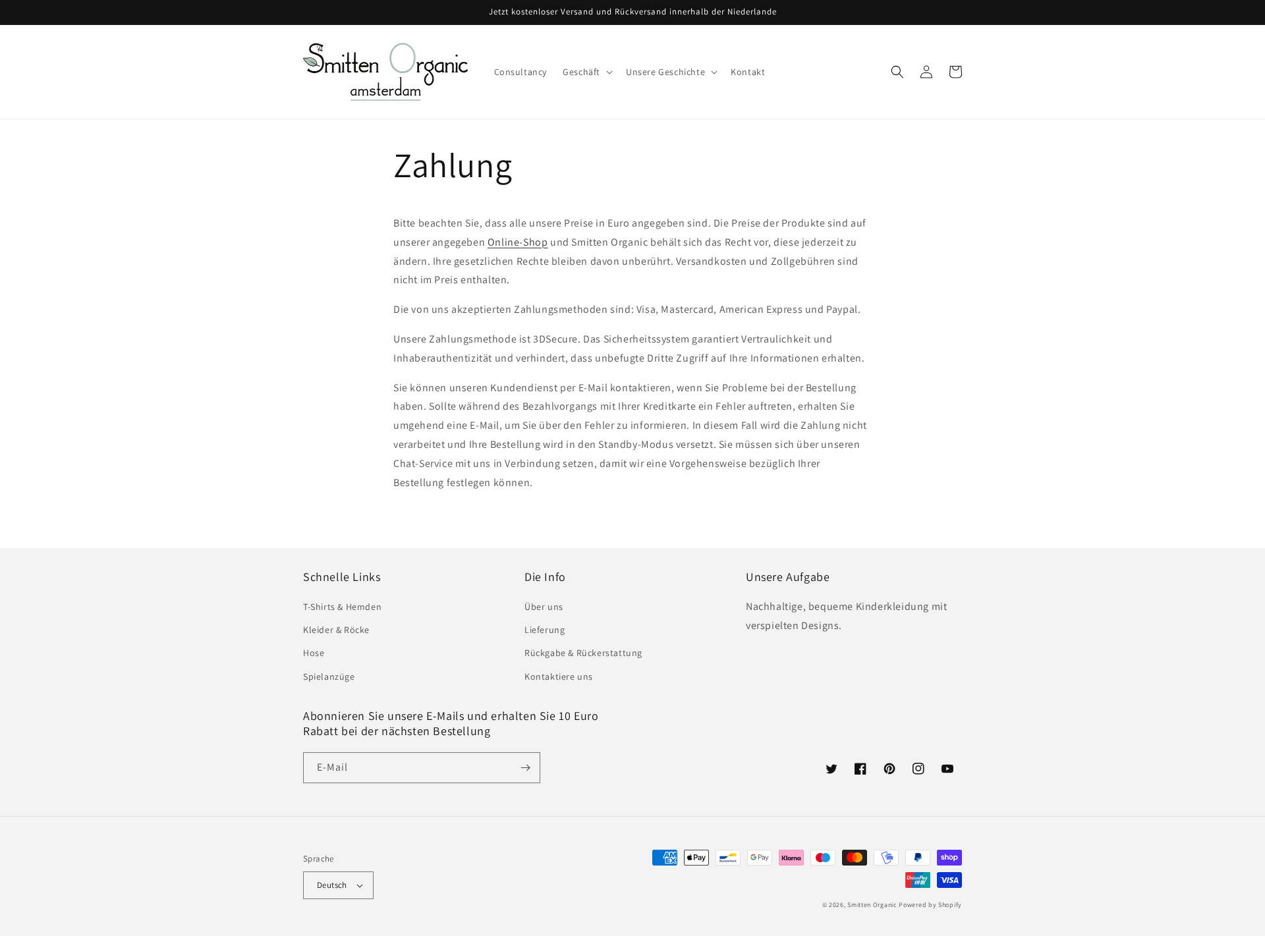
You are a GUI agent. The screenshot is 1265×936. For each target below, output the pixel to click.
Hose (313, 653)
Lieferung (544, 630)
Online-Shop (518, 242)
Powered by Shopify (930, 904)
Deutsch (332, 885)
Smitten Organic (872, 904)
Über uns (543, 607)
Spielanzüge (329, 676)
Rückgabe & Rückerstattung (583, 653)
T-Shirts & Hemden (342, 607)
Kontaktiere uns (558, 676)
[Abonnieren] (525, 767)
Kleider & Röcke (336, 630)
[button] (586, 72)
